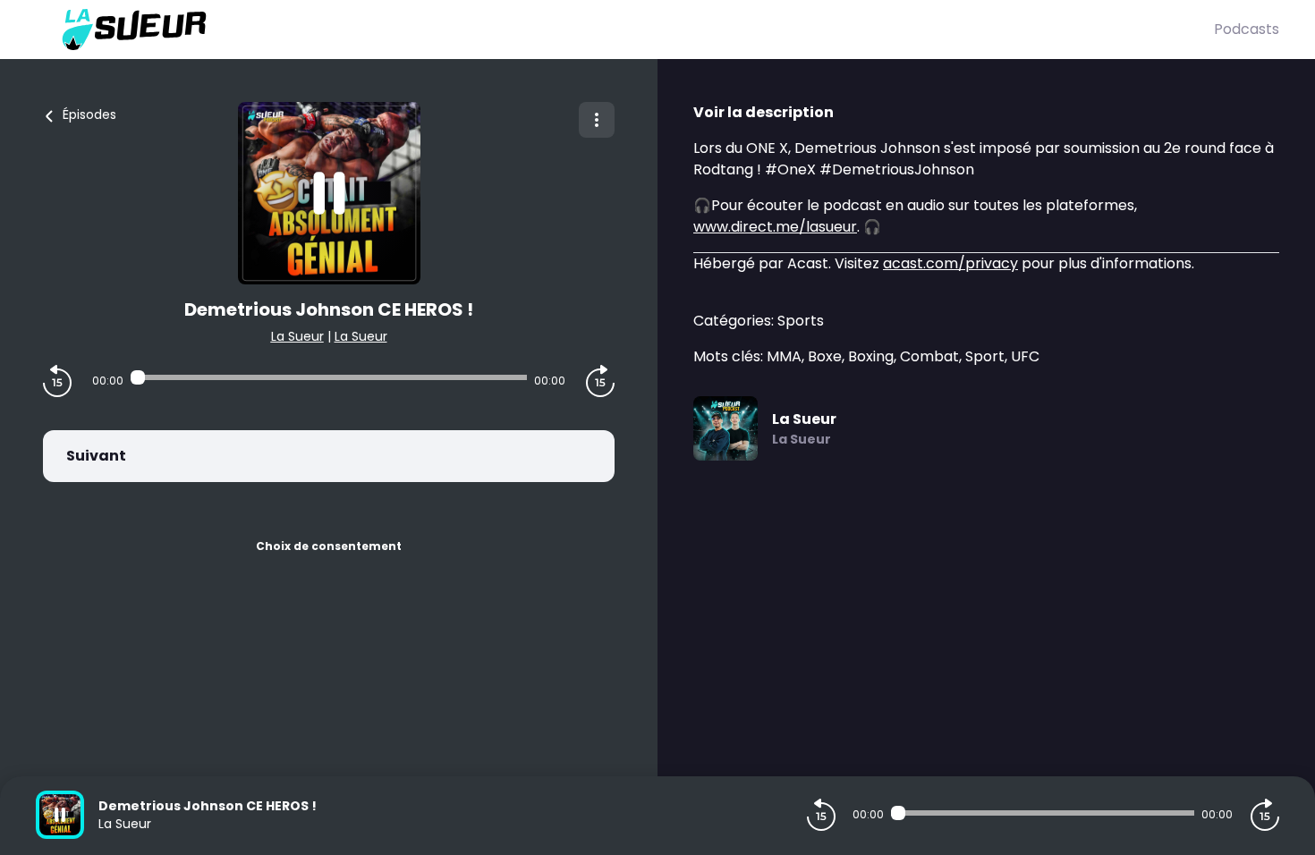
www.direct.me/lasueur (775, 226)
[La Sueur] (625, 29)
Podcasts (1246, 29)
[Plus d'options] (597, 120)
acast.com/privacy (950, 263)
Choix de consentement (329, 546)
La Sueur (297, 336)
